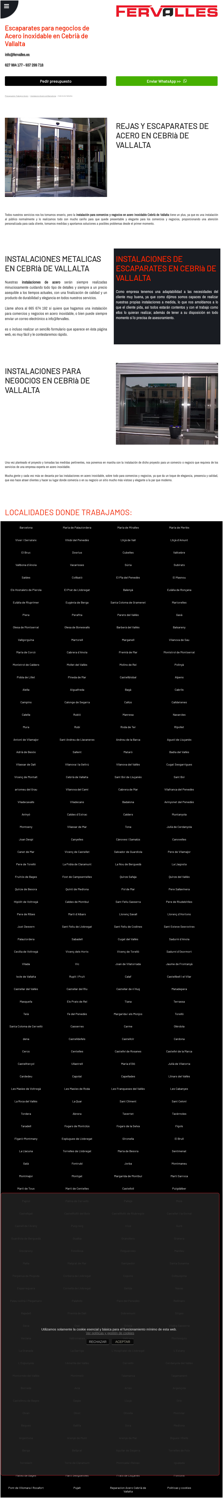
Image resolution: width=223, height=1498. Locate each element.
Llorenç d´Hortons (179, 914)
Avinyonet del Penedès (179, 802)
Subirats (179, 565)
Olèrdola (179, 1026)
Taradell (26, 1126)
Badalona (128, 802)
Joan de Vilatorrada (128, 964)
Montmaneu (179, 1163)
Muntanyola (179, 814)
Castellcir (128, 1039)
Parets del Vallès (128, 615)
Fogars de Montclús (77, 1126)
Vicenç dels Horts (77, 951)
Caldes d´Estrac (77, 814)
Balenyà (128, 590)
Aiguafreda (77, 689)
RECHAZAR (97, 1342)
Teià (26, 1014)
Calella (26, 714)
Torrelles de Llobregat (77, 1151)
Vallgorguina (26, 640)
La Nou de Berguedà (128, 864)
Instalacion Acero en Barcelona (43, 96)
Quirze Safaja (128, 876)
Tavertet (128, 1113)
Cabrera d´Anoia (77, 652)
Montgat (77, 1176)
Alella (26, 689)
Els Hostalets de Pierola (26, 590)
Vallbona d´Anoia (26, 565)
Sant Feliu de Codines (128, 926)
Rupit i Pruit (77, 976)
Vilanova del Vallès (128, 764)
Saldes (26, 577)
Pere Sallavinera (179, 889)
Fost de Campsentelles (77, 876)
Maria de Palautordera (77, 527)
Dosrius (77, 552)
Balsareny (179, 627)
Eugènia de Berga (77, 602)
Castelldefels (77, 1039)
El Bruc (26, 552)
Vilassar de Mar (77, 827)
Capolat (77, 1076)
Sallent (77, 752)
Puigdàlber (179, 1188)
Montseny (26, 827)
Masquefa (26, 1001)
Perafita (77, 615)
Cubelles (128, 552)
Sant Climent (128, 1101)
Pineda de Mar (77, 677)
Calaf (128, 976)
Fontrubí (77, 1163)
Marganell (128, 640)
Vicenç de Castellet (77, 852)
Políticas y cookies (179, 1488)
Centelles (77, 1051)
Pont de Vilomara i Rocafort (26, 1488)
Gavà (179, 615)
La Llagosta (179, 864)
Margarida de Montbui (128, 1176)
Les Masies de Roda (77, 1088)
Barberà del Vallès (128, 627)
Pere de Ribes (26, 914)
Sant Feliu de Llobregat (77, 926)
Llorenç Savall (128, 914)
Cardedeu (26, 1076)
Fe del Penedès (77, 1014)
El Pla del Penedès (128, 577)
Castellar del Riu (77, 989)
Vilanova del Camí (77, 789)
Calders (128, 814)
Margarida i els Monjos (128, 1014)
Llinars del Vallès (179, 1076)
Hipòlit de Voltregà (26, 901)
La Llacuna (26, 1151)
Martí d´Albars (77, 914)
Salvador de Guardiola (128, 852)
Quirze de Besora (26, 889)
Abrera (77, 1113)
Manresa (128, 714)
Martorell (77, 640)
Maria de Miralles (128, 527)
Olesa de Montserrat (26, 627)
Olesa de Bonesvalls (77, 627)
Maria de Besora (128, 1151)
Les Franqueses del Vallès (128, 1088)
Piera (26, 615)
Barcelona (26, 527)
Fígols (179, 1126)
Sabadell (77, 939)
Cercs (26, 1051)
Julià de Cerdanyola (179, 827)
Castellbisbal (128, 677)
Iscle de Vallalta (26, 976)
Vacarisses (77, 565)
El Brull (179, 1138)
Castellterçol (26, 1063)
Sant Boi (179, 777)
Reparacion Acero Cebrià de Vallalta (128, 1489)
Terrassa (179, 1001)
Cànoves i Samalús (128, 839)
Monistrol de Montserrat (179, 652)
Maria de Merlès (179, 527)
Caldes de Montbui (77, 901)
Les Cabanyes (179, 1088)
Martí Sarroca (179, 1176)
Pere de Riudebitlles (179, 901)
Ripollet (179, 727)
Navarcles (179, 714)
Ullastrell (77, 1063)
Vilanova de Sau (179, 640)
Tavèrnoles (179, 1113)
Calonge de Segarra (77, 702)
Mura (26, 727)
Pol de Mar (128, 889)
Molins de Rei (128, 664)
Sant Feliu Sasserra (128, 901)
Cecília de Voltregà (26, 951)
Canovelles (179, 839)
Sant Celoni (179, 1101)
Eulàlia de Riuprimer (26, 602)
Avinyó (26, 814)
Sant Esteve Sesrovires (179, 926)
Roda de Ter (128, 727)
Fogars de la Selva (128, 1126)
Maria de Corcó (26, 652)
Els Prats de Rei (77, 1001)
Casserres (77, 1026)
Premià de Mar (128, 652)
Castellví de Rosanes (128, 1051)
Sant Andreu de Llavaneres (77, 739)
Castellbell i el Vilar (179, 976)
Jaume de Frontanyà (179, 964)
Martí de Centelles (77, 1188)
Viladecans (77, 802)
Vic (77, 964)
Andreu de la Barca (128, 739)
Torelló (179, 1014)
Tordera (26, 1113)
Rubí (77, 727)
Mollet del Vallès (77, 664)
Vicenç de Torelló (128, 951)
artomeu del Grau (26, 789)
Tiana (128, 1001)
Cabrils (179, 689)
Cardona (179, 1039)
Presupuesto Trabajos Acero (16, 96)
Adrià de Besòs (26, 752)
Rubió (77, 714)
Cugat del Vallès (128, 939)
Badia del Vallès (179, 752)
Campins (26, 702)
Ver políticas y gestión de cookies (110, 1333)
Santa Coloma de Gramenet (128, 602)
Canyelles (77, 839)
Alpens (179, 677)
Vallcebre (179, 552)
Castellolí (128, 1188)
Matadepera (179, 989)
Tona (128, 827)
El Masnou (179, 577)
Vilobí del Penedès (77, 540)
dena (26, 1039)
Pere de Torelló (26, 864)
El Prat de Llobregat (77, 590)
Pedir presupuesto (56, 81)
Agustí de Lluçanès (179, 739)
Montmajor (26, 1176)
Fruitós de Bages (26, 876)
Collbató (77, 577)
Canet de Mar (25, 852)
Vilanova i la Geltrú (77, 764)
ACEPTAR (122, 1342)
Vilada (26, 964)
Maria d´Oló (128, 1063)
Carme (128, 1026)
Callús (128, 702)
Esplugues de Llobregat (77, 1138)
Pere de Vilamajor (179, 852)
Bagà (128, 689)
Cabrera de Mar (128, 789)
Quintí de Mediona (77, 889)
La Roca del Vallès (26, 1101)
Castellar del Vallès (26, 989)
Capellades (128, 1076)
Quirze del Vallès (179, 876)
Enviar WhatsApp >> (164, 81)
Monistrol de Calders (26, 664)
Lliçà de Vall (128, 540)
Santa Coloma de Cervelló (26, 1026)
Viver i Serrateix (26, 540)
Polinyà (179, 664)
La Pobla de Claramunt (77, 864)
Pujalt (77, 1488)
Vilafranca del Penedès (179, 789)
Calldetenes (179, 702)
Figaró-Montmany (26, 1138)
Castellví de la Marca (179, 1051)
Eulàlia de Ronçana (179, 590)
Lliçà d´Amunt (179, 540)
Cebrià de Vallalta (77, 777)
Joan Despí (26, 839)
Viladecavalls (26, 802)
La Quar (77, 1101)
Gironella (128, 1138)
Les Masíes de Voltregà (26, 1088)
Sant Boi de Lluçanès (128, 777)
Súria (128, 565)
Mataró (128, 752)
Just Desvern (26, 926)
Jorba (128, 1163)
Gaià (26, 1163)
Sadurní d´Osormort (179, 951)
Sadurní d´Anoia (179, 939)
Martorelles (179, 602)
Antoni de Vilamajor (26, 739)
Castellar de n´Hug (128, 989)
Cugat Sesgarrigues (179, 764)
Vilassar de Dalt (26, 764)
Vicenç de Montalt (26, 777)
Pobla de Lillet (26, 677)
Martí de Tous (26, 1188)
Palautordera (26, 939)
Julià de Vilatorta (179, 1063)
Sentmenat (179, 1151)
